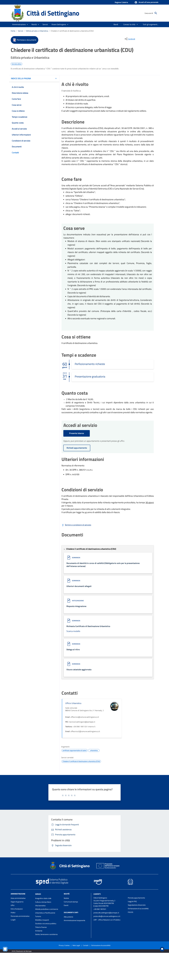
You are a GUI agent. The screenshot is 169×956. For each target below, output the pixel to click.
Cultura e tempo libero (43, 902)
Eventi (66, 905)
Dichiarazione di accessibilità (138, 908)
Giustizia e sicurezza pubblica (45, 923)
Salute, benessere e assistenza (46, 934)
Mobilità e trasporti (42, 920)
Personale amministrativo (20, 916)
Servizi (20, 30)
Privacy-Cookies (64, 945)
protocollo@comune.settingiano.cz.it (106, 916)
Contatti (97, 894)
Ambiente (38, 930)
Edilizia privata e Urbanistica (37, 30)
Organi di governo (17, 901)
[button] (146, 2)
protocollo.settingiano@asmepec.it (106, 912)
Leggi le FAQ (132, 901)
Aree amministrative (18, 898)
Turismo (38, 916)
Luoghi (13, 919)
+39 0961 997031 (99, 909)
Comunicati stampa (71, 901)
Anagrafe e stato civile (43, 898)
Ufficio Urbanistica (73, 703)
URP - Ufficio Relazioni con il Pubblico (106, 919)
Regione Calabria (121, 2)
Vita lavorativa (40, 905)
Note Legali (76, 945)
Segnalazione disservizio (137, 905)
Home (13, 30)
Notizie (66, 898)
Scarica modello (73, 631)
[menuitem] (116, 24)
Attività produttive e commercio (46, 909)
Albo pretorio (68, 916)
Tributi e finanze (41, 927)
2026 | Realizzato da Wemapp (22, 951)
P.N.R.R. (130, 912)
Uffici (12, 905)
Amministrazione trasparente (74, 920)
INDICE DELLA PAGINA (21, 78)
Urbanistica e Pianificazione (45, 912)
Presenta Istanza (76, 433)
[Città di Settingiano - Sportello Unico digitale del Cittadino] (17, 13)
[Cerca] (155, 13)
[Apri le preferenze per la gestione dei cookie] (6, 950)
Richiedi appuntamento (77, 447)
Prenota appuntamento (136, 898)
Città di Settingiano (53, 13)
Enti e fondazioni (17, 909)
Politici (13, 912)
